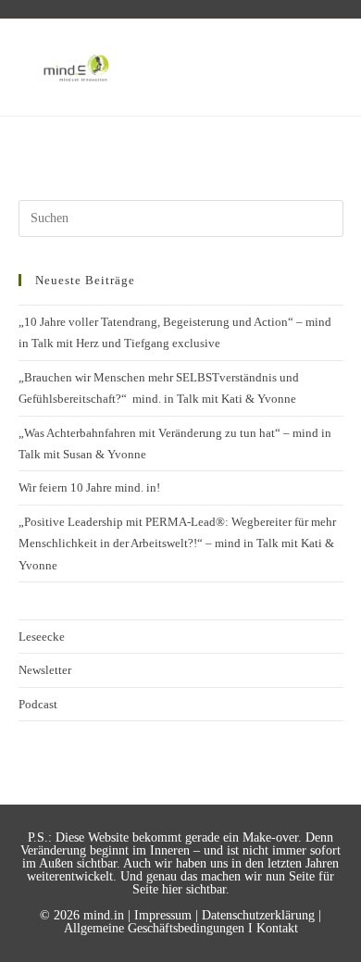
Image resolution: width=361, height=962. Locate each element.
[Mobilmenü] (318, 67)
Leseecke (42, 636)
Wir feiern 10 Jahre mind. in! (89, 487)
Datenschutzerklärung (258, 915)
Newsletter (45, 670)
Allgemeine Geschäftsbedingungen (154, 928)
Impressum (163, 915)
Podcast (38, 704)
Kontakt (277, 928)
